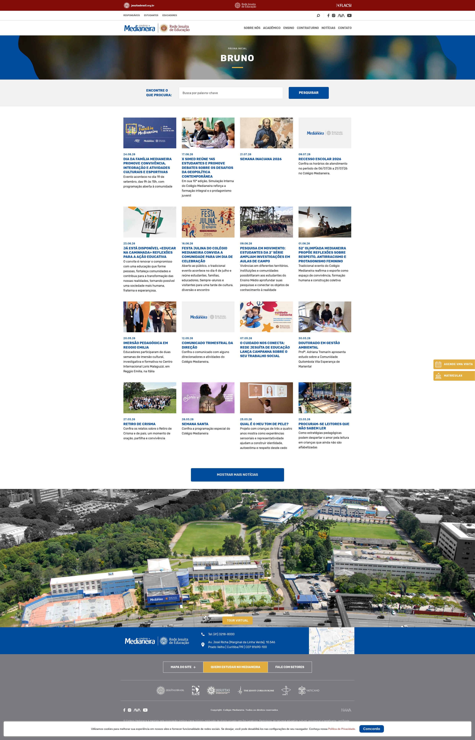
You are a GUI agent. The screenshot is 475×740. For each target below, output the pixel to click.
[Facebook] (328, 15)
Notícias (328, 28)
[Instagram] (333, 15)
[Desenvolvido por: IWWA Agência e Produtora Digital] (346, 710)
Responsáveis (131, 15)
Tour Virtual (237, 620)
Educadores (169, 15)
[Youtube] (349, 15)
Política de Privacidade (341, 728)
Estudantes (151, 15)
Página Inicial (237, 48)
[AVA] (341, 15)
